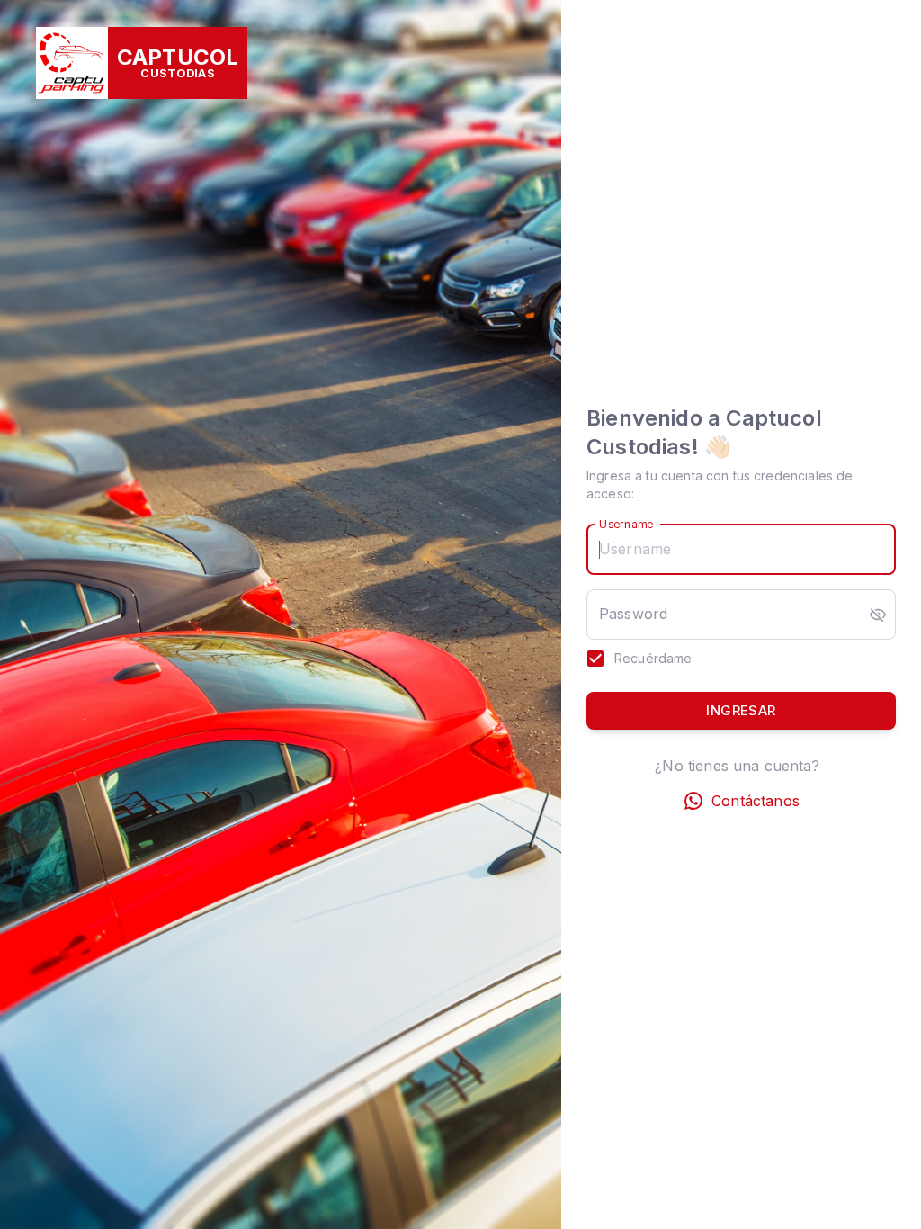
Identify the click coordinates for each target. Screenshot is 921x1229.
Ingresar (740, 710)
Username (626, 524)
